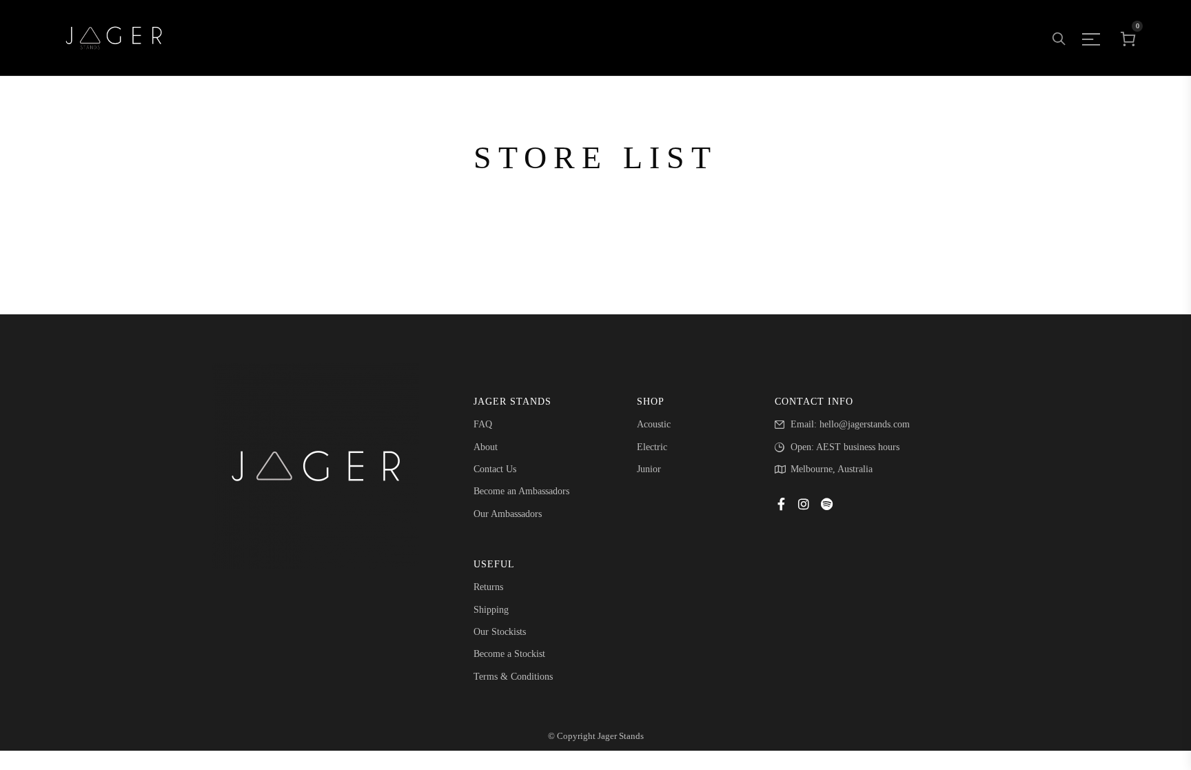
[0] (1128, 38)
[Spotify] (826, 504)
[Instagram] (803, 504)
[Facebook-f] (781, 504)
